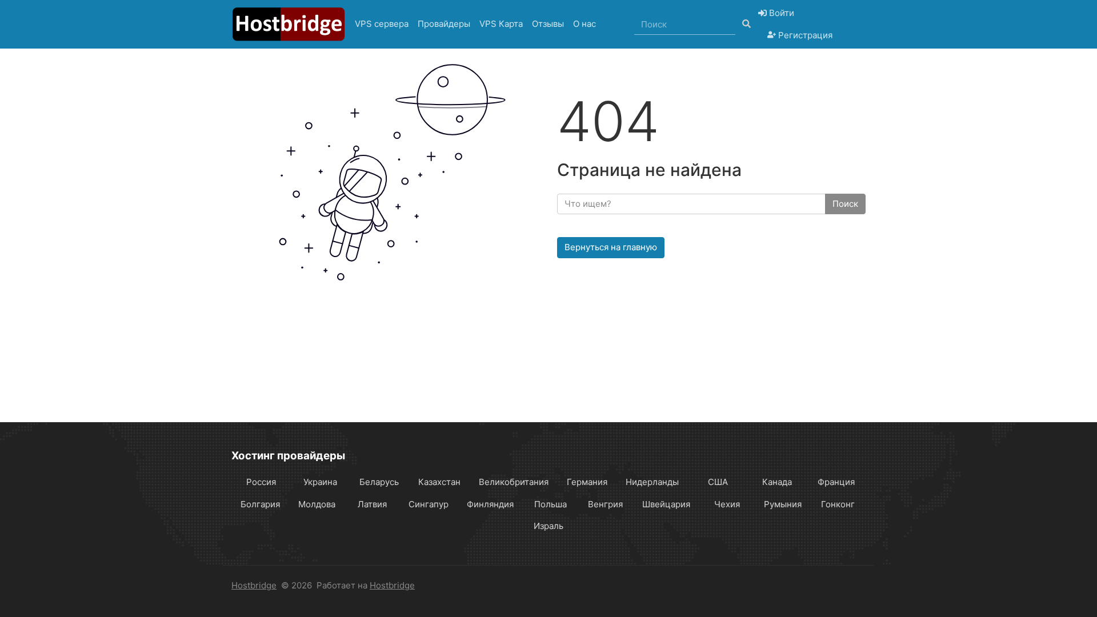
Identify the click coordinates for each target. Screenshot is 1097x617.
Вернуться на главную (610, 247)
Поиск (845, 203)
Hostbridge (254, 585)
